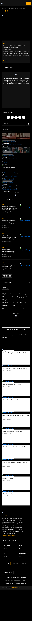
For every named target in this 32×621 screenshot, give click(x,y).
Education (6, 143)
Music (5, 184)
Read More (6, 60)
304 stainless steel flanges (8, 309)
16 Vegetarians (6, 300)
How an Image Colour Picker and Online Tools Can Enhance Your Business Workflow (16, 46)
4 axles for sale (20, 309)
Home (4, 8)
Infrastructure (7, 175)
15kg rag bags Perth (22, 297)
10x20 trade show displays (9, 297)
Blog (4, 43)
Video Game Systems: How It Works (11, 384)
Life (4, 178)
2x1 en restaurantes (18, 306)
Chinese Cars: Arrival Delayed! (10, 400)
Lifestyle (5, 181)
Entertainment (7, 147)
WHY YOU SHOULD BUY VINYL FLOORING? (15, 368)
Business (3, 262)
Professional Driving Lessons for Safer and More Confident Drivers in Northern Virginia (9, 208)
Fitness (5, 157)
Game (5, 161)
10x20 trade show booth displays (18, 293)
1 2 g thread (5, 293)
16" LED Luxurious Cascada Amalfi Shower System (15, 303)
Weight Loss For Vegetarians (9, 493)
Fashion (5, 150)
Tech (4, 188)
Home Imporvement (9, 167)
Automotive (6, 136)
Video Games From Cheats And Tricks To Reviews (15, 447)
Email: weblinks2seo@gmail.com (16, 583)
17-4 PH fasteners (6, 306)
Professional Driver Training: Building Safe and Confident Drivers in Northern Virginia (9, 237)
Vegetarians (6, 191)
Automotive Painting (7, 478)
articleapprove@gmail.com (8, 535)
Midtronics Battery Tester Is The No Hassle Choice (15, 353)
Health (5, 164)
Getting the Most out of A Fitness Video (12, 431)
